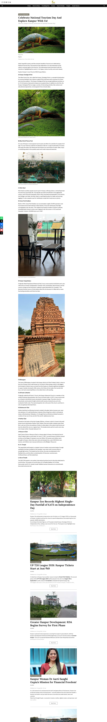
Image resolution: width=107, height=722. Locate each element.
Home (29, 6)
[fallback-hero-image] (53, 484)
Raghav (20, 57)
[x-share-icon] (1, 221)
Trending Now (45, 6)
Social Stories (75, 6)
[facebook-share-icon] (1, 224)
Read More (53, 529)
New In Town (36, 6)
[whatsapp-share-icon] (1, 218)
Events (53, 6)
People (68, 6)
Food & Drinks (61, 6)
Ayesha (32, 511)
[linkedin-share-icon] (1, 227)
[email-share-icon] (1, 230)
